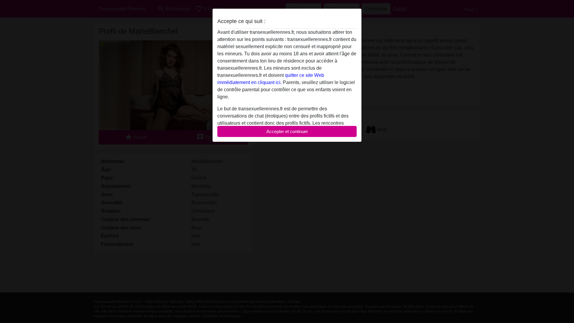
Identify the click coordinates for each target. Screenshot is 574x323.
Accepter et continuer (287, 131)
